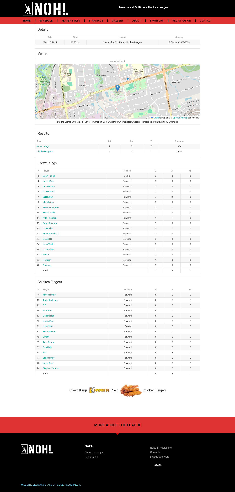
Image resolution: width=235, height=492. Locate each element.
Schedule (46, 20)
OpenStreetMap (180, 117)
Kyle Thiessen (49, 218)
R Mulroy (47, 260)
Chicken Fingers (45, 151)
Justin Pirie (48, 321)
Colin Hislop (49, 186)
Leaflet (156, 117)
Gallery (118, 20)
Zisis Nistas (49, 357)
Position (127, 171)
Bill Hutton (48, 197)
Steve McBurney (51, 207)
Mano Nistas (49, 331)
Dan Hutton (48, 191)
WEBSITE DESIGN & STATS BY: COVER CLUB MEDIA (51, 484)
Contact (206, 20)
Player (46, 171)
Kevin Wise (48, 181)
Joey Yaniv (48, 326)
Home (27, 20)
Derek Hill (47, 239)
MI (190, 171)
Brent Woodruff (50, 233)
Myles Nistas (49, 294)
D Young (47, 265)
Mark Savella (49, 212)
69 (44, 352)
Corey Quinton (50, 223)
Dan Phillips (48, 315)
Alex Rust (47, 310)
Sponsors (157, 20)
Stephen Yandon (51, 368)
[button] (117, 88)
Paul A (46, 254)
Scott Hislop (49, 176)
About (136, 20)
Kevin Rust (48, 363)
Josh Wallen (49, 244)
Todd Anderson (50, 300)
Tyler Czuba (48, 342)
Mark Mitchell (49, 202)
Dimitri (46, 336)
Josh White (48, 249)
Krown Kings (43, 146)
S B (44, 305)
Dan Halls (47, 347)
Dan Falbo (48, 228)
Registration (181, 20)
